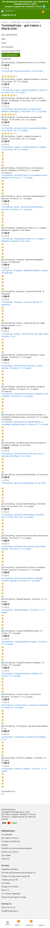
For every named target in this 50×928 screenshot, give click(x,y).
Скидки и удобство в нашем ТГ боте (23, 6)
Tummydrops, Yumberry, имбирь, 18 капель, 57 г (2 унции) (24, 769)
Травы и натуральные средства (15, 876)
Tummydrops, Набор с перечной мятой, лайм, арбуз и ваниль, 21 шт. (25, 335)
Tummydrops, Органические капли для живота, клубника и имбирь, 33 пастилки (22, 454)
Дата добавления (9, 34)
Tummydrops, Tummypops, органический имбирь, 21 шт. (23, 738)
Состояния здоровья (10, 893)
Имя (3, 39)
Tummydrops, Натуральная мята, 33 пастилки (22, 71)
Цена (3, 43)
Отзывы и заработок (10, 841)
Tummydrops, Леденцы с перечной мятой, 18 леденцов (21, 303)
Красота (5, 890)
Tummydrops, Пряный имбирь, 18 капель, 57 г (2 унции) (23, 611)
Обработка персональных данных (16, 848)
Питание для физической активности (18, 872)
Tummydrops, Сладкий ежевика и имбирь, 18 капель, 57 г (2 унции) (21, 674)
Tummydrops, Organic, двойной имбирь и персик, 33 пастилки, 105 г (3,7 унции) (24, 91)
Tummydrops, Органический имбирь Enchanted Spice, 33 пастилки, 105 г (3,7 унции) (22, 515)
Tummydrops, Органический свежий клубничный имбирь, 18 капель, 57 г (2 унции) (23, 547)
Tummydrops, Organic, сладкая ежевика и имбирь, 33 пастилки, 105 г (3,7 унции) (24, 148)
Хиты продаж (7, 47)
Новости (5, 858)
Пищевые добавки (9, 869)
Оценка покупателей (10, 51)
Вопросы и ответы (9, 852)
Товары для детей (9, 879)
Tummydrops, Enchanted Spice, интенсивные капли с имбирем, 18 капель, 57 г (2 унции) (24, 176)
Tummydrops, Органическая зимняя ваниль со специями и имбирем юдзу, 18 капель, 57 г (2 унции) (24, 422)
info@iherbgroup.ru (9, 911)
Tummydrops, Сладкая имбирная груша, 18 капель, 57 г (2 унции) (24, 642)
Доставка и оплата (10, 838)
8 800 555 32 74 (8, 907)
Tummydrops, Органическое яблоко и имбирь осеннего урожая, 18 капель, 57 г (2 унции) (22, 579)
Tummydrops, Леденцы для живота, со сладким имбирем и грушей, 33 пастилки (22, 239)
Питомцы (5, 883)
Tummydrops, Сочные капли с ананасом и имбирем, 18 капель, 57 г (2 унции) (24, 706)
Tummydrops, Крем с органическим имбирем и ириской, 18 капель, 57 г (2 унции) (22, 208)
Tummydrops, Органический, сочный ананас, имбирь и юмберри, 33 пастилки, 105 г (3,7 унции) (23, 110)
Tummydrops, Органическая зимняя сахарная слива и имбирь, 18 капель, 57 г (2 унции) (24, 394)
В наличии (6, 58)
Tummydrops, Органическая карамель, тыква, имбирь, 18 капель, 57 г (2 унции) (22, 366)
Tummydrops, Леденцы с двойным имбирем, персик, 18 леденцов (24, 271)
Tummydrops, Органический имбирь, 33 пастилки (23, 483)
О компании (6, 834)
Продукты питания (9, 886)
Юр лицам (6, 855)
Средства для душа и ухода (13, 897)
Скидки (4, 845)
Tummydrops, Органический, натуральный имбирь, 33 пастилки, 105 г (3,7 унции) (24, 129)
